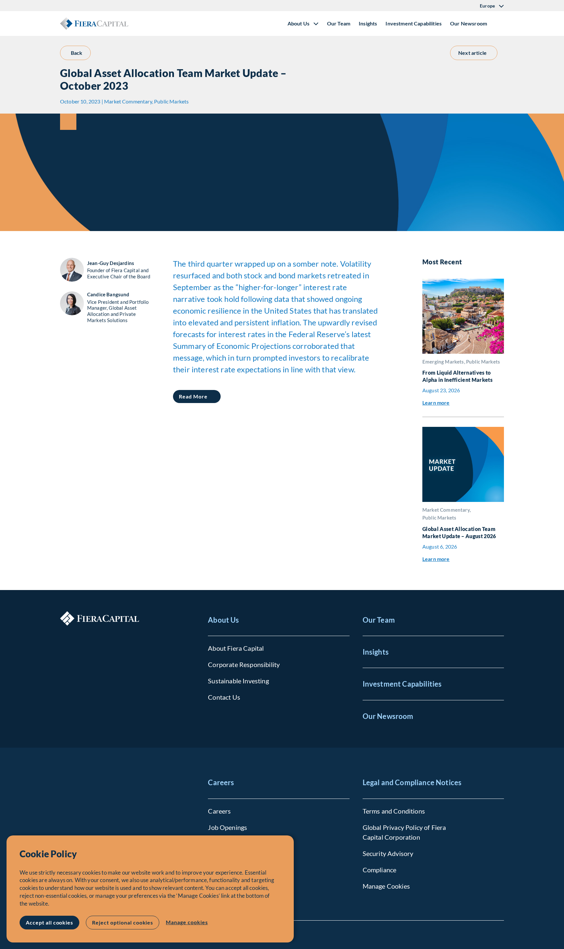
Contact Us (224, 697)
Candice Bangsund (108, 294)
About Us (223, 619)
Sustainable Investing (238, 681)
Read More (193, 396)
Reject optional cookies (122, 922)
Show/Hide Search (499, 23)
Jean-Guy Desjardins (110, 263)
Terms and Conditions (394, 811)
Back (77, 53)
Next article (472, 53)
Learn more (436, 402)
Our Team (338, 23)
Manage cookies (187, 922)
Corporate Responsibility (244, 664)
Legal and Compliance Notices (412, 782)
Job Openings (227, 827)
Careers (221, 782)
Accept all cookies (49, 922)
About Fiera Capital (236, 648)
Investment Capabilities (413, 23)
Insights (368, 23)
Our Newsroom (468, 23)
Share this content (68, 122)
